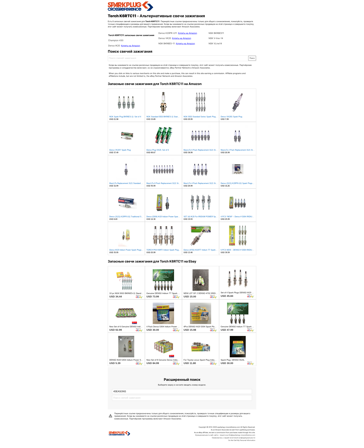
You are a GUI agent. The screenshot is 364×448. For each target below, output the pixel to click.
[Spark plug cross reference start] (119, 433)
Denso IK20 (114, 45)
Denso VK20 (164, 38)
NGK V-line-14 (216, 38)
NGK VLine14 (215, 43)
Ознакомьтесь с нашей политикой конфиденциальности (233, 438)
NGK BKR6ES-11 (166, 43)
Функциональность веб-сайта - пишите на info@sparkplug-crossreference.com (225, 435)
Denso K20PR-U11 (167, 33)
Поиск (252, 58)
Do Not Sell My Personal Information (241, 440)
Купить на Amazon (130, 45)
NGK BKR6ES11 (216, 33)
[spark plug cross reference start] (130, 10)
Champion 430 (115, 40)
